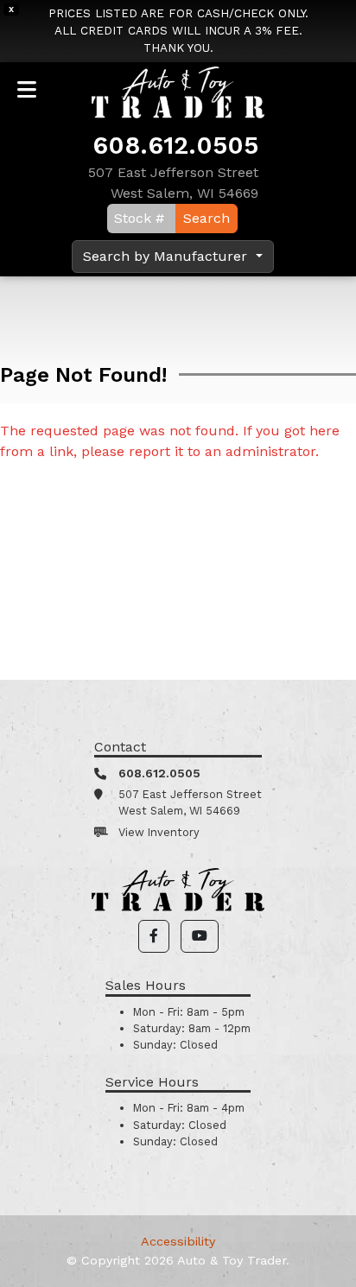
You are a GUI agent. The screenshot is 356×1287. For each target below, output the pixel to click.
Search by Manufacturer (167, 256)
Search (206, 218)
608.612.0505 (175, 145)
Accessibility (178, 1241)
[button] (153, 936)
